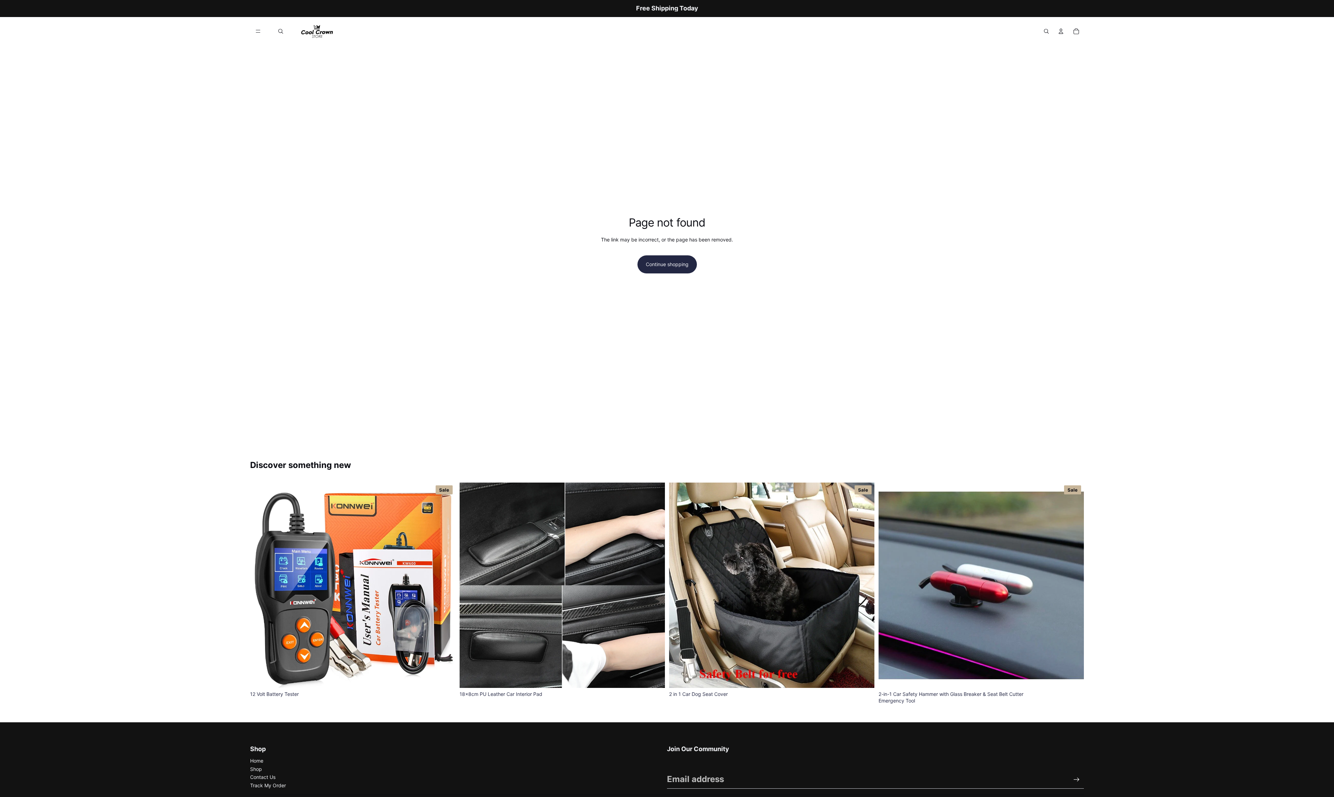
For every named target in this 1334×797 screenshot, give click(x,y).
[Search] (280, 31)
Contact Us (262, 777)
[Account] (1061, 31)
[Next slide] (654, 585)
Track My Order (268, 785)
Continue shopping (667, 264)
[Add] (444, 677)
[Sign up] (1076, 779)
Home (256, 761)
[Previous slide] (470, 585)
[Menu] (258, 31)
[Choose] (654, 677)
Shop (256, 769)
